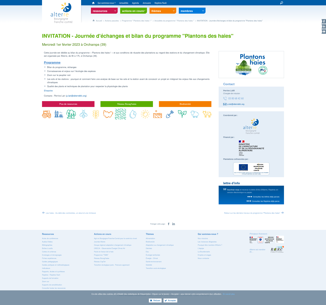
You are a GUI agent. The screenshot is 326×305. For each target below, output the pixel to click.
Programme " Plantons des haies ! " (136, 20)
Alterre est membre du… (257, 250)
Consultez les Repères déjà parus (265, 201)
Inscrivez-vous (233, 189)
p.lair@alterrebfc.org (76, 95)
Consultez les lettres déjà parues (266, 196)
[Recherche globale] (281, 2)
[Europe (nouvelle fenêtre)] (251, 168)
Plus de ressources (68, 103)
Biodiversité (185, 103)
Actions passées (112, 20)
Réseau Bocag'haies (126, 103)
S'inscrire (48, 90)
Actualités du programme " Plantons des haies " (174, 20)
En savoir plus (229, 294)
